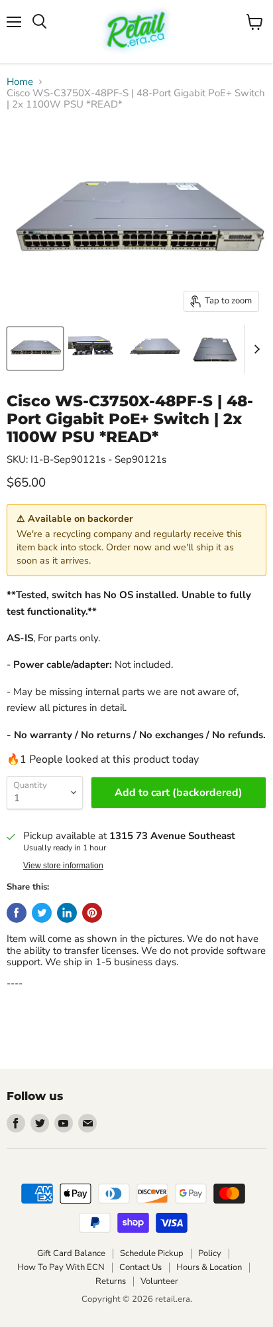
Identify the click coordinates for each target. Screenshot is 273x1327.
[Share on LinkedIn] (67, 913)
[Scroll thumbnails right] (254, 349)
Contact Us (140, 1267)
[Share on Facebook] (17, 913)
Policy (209, 1253)
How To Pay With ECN (61, 1267)
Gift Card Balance (71, 1253)
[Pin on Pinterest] (92, 913)
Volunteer (159, 1281)
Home (20, 82)
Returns (110, 1281)
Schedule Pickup (152, 1253)
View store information (63, 865)
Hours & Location (209, 1267)
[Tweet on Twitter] (42, 913)
